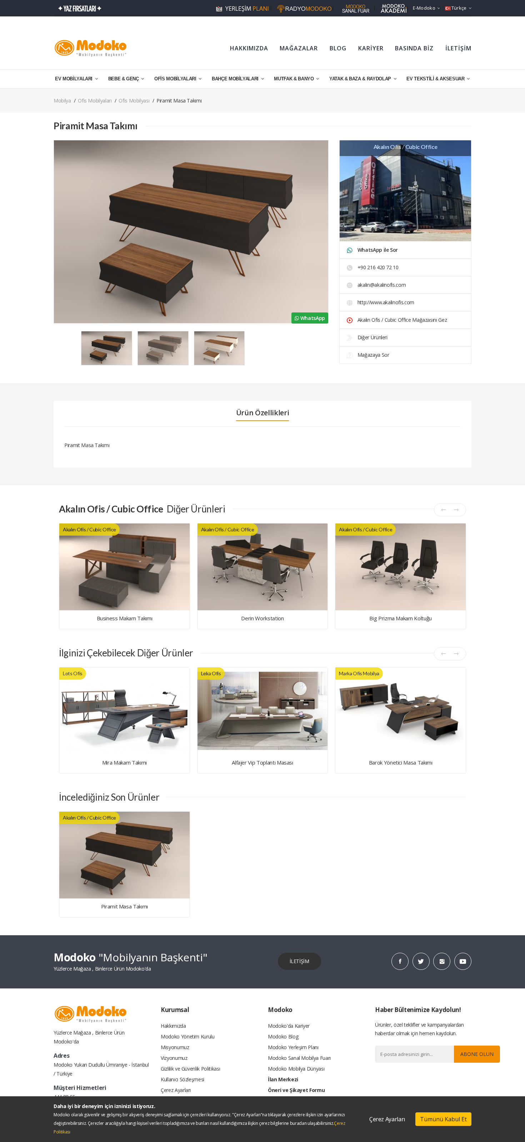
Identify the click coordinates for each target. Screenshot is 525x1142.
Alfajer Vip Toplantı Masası (262, 762)
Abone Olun (477, 1054)
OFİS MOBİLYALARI (176, 78)
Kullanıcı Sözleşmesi (182, 1079)
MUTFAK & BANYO (294, 78)
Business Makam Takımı (124, 618)
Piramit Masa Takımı (124, 906)
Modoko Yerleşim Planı (293, 1047)
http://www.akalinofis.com (385, 302)
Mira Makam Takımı (124, 762)
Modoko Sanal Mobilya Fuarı (299, 1058)
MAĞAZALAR (299, 48)
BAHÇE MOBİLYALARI (236, 78)
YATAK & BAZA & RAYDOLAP (360, 78)
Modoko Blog (283, 1036)
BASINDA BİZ (414, 48)
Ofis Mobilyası (134, 100)
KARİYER (371, 48)
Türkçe (459, 8)
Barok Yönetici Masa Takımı (400, 762)
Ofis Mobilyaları (94, 100)
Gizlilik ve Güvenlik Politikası (190, 1068)
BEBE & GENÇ (124, 78)
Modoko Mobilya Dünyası (296, 1068)
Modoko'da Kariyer (289, 1025)
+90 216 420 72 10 (377, 267)
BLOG (338, 48)
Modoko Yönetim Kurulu (188, 1036)
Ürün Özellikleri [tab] (262, 412)
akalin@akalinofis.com (382, 284)
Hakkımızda (173, 1025)
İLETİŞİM (458, 48)
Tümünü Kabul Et (443, 1119)
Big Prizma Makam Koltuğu (400, 618)
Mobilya (62, 100)
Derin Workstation (262, 618)
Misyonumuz (175, 1047)
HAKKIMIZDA (249, 48)
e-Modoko (424, 8)
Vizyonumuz (174, 1058)
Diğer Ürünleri (372, 337)
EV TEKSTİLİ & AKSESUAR (436, 78)
